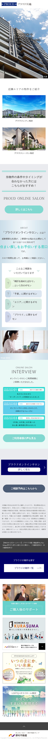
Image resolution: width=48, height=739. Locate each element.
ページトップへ (24, 726)
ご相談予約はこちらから (24, 488)
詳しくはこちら (24, 209)
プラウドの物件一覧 (24, 568)
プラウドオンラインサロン (24, 467)
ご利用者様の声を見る (24, 438)
